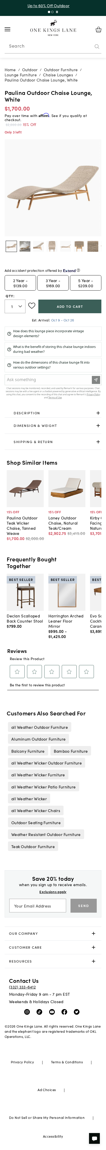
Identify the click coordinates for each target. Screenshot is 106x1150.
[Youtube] (53, 1012)
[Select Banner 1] (52, 12)
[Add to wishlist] (31, 305)
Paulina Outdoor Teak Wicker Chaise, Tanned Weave (22, 525)
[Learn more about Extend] (78, 270)
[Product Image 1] (25, 246)
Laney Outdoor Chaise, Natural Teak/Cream (63, 523)
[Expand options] (98, 413)
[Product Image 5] (79, 246)
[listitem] (39, 727)
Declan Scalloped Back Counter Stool (25, 618)
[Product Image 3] (52, 246)
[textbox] (15, 306)
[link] (53, 413)
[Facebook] (65, 1012)
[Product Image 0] (11, 246)
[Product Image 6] (93, 246)
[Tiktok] (41, 1012)
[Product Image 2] (38, 246)
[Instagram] (28, 1012)
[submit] (97, 46)
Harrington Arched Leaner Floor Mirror (66, 621)
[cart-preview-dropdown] (98, 29)
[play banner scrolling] (57, 12)
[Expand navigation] (11, 29)
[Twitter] (78, 1012)
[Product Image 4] (65, 246)
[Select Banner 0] (49, 12)
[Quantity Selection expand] (20, 306)
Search (16, 45)
